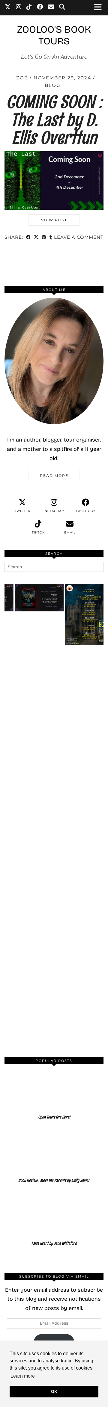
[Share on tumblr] (51, 238)
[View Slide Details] (83, 614)
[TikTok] (29, 7)
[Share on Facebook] (28, 238)
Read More (54, 475)
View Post (54, 220)
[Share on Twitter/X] (36, 238)
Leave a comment (79, 237)
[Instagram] (19, 7)
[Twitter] (8, 7)
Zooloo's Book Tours (54, 35)
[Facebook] (40, 7)
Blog (53, 85)
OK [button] (54, 1391)
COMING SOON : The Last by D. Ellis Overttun (54, 119)
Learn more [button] (22, 1376)
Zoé (22, 78)
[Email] (51, 7)
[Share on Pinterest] (44, 238)
